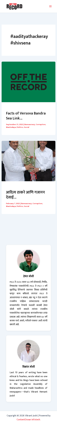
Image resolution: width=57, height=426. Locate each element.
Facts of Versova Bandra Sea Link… (26, 116)
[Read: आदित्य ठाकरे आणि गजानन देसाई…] (28, 160)
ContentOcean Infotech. (28, 420)
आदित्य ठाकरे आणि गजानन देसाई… (25, 195)
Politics (20, 127)
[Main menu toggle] (50, 6)
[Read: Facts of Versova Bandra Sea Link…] (28, 81)
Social (26, 127)
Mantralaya (11, 127)
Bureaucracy (29, 124)
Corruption (40, 124)
